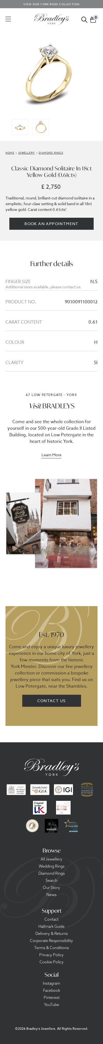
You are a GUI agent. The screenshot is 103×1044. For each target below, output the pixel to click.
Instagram (51, 983)
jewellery (26, 153)
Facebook (51, 990)
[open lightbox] (51, 74)
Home (9, 153)
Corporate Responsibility (51, 941)
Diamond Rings (51, 873)
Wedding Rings (52, 866)
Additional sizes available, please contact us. (43, 286)
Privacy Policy (51, 955)
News (51, 895)
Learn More (51, 455)
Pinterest (52, 997)
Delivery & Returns (51, 933)
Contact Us (51, 700)
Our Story (51, 887)
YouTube (51, 1005)
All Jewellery (51, 859)
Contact (51, 919)
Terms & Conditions (51, 948)
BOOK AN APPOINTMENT (51, 223)
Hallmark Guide (51, 926)
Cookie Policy (52, 962)
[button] (93, 19)
